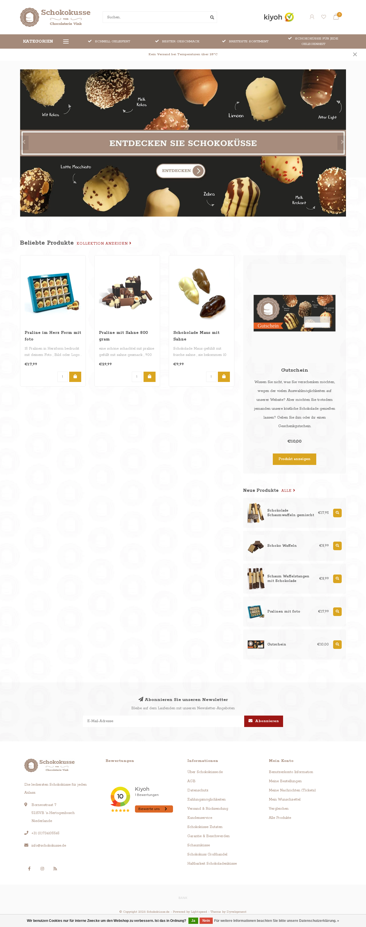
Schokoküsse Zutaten (204, 827)
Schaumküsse (198, 845)
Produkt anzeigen (295, 459)
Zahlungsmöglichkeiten (206, 799)
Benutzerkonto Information (291, 772)
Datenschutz (197, 790)
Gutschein (294, 370)
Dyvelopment (236, 912)
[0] (336, 18)
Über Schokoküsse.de (205, 772)
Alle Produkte (280, 818)
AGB (191, 781)
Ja (193, 921)
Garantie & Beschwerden (208, 836)
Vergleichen (279, 809)
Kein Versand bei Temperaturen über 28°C (183, 54)
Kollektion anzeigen (103, 243)
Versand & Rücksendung (207, 809)
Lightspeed (199, 912)
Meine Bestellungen (285, 781)
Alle (287, 491)
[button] (24, 143)
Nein (206, 921)
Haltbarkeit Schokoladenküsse (212, 863)
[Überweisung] (183, 897)
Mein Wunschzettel (285, 799)
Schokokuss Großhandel (207, 854)
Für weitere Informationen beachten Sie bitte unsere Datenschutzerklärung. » (276, 921)
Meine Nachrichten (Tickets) (292, 790)
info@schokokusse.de (48, 845)
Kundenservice (199, 818)
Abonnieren (266, 721)
